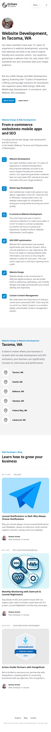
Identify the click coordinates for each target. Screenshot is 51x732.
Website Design (16, 272)
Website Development (19, 159)
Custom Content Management (23, 295)
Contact (33, 718)
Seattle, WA (17, 382)
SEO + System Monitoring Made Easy (25, 550)
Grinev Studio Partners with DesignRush (26, 626)
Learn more (24, 100)
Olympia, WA (18, 401)
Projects (18, 718)
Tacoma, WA (17, 372)
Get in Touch (9, 100)
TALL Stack (17, 475)
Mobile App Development (21, 188)
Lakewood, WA (19, 420)
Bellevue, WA (18, 391)
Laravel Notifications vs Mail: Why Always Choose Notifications (24, 517)
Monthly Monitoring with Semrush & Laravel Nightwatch (21, 593)
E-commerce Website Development (25, 214)
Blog (25, 718)
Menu (35, 5)
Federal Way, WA (19, 410)
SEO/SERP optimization (20, 240)
